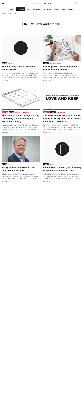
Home (4, 13)
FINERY (15, 13)
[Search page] (76, 3)
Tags (9, 13)
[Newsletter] (72, 3)
